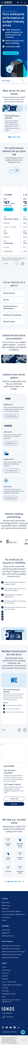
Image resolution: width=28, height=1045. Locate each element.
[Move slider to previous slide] (17, 264)
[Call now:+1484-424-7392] (22, 2)
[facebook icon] (7, 1027)
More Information (14, 1043)
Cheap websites (8, 858)
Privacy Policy (6, 917)
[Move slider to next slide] (22, 264)
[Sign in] (25, 2)
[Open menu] (2, 2)
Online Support (6, 970)
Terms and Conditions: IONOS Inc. (12, 911)
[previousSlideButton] (5, 881)
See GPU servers (11, 498)
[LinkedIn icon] (15, 1027)
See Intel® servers (11, 416)
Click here (20, 258)
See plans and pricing (11, 53)
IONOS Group (6, 905)
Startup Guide (6, 930)
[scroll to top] (23, 80)
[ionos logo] (8, 2)
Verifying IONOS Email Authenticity (12, 985)
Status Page (5, 991)
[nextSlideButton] (23, 881)
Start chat (14, 804)
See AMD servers (11, 443)
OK (23, 1040)
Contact (4, 967)
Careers (4, 920)
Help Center (5, 973)
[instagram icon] (3, 1027)
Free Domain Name (20, 858)
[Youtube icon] (11, 1027)
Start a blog (8, 871)
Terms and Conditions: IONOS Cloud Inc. (13, 914)
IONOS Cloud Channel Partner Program (13, 951)
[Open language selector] (18, 2)
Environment (9, 1017)
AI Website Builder (8, 844)
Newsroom (5, 908)
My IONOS (5, 976)
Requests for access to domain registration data (11, 1000)
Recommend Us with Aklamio (10, 957)
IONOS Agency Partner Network (11, 948)
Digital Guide (5, 933)
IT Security (5, 988)
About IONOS (6, 902)
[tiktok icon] (18, 1027)
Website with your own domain (20, 845)
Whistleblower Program (9, 994)
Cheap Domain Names (19, 872)
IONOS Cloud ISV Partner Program (12, 954)
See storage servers (11, 471)
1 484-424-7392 (14, 799)
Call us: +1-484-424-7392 (9, 982)
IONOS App (5, 979)
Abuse (4, 997)
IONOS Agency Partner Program (11, 946)
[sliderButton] (8, 881)
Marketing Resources (8, 936)
